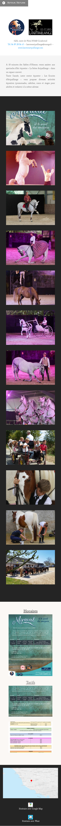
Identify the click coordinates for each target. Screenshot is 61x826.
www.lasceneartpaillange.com (30, 48)
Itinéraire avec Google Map (30, 808)
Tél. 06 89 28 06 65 (16, 44)
